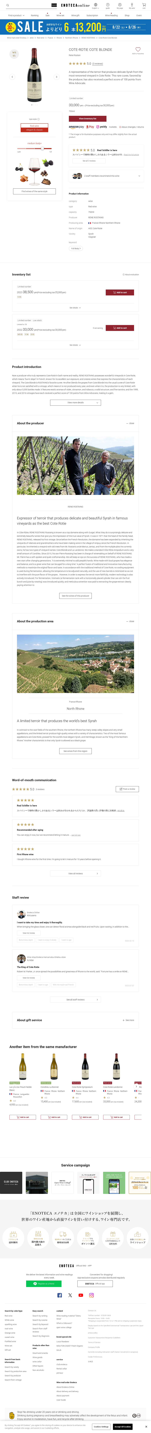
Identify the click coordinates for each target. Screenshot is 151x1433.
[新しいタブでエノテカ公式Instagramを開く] (91, 1295)
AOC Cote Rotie (95, 228)
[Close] (146, 1426)
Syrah (91, 234)
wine (31, 38)
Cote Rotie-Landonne (112, 1087)
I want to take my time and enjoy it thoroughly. (40, 922)
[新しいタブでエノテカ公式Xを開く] (70, 1295)
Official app (100, 1284)
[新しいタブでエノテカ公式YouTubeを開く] (80, 1295)
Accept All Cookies (123, 1427)
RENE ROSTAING (88, 38)
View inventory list (87, 118)
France (50, 38)
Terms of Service (94, 1342)
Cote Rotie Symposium (82, 1087)
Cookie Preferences (95, 1357)
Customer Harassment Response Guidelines (104, 1338)
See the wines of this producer (75, 596)
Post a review (129, 789)
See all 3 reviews (89, 161)
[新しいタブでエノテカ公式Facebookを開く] (59, 1295)
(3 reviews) (97, 63)
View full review (29, 933)
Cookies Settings (101, 1427)
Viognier (92, 237)
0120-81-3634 (106, 1315)
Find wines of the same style (34, 191)
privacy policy (92, 1333)
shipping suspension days (132, 1321)
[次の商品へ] (136, 1086)
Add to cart (122, 292)
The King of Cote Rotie (28, 967)
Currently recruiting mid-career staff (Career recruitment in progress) (113, 1352)
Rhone (59, 38)
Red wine (40, 38)
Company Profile (94, 1347)
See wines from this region (75, 751)
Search (54, 5)
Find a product (15, 15)
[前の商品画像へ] (12, 77)
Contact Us (92, 1311)
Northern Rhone (71, 38)
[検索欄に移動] (7, 5)
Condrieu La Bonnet (50, 1087)
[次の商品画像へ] (57, 77)
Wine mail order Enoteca (16, 38)
